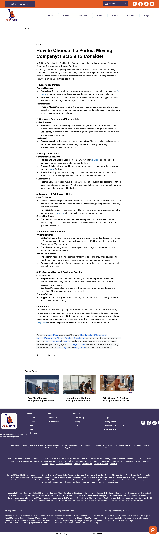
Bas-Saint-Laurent (18, 445)
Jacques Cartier (58, 482)
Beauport (145, 477)
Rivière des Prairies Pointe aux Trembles (90, 477)
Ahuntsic (12, 493)
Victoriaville (28, 461)
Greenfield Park (47, 495)
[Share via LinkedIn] (49, 355)
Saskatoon (67, 520)
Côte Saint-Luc (14, 495)
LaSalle (149, 475)
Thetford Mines (127, 461)
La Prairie (60, 495)
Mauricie (72, 445)
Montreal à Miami (12, 520)
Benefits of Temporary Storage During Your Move (41, 399)
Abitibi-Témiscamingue (112, 445)
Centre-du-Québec (124, 448)
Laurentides (99, 448)
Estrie (79, 445)
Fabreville (36, 495)
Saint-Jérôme (131, 498)
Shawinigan (132, 459)
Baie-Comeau (105, 461)
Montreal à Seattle (41, 523)
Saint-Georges (77, 461)
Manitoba (118, 518)
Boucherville (90, 493)
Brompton (143, 480)
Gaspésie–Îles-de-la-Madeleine (40, 448)
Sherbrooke (38, 459)
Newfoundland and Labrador (136, 518)
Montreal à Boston (18, 518)
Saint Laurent (114, 477)
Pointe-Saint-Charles (22, 498)
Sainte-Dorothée (38, 500)
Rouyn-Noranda (41, 461)
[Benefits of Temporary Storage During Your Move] (42, 384)
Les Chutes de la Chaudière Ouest (95, 475)
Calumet (10, 475)
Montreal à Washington (36, 518)
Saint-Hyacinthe (118, 459)
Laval (78, 448)
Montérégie (110, 448)
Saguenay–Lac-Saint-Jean (38, 445)
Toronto (100, 515)
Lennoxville (71, 482)
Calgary (76, 520)
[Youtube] (152, 4)
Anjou (19, 493)
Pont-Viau (37, 498)
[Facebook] (140, 4)
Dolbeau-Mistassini (64, 464)
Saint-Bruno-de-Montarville (64, 498)
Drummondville (96, 459)
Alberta (142, 515)
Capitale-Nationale (59, 445)
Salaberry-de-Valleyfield (59, 461)
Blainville (44, 493)
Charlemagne (133, 493)
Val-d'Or (88, 461)
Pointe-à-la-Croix (101, 464)
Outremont (48, 477)
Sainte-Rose (78, 500)
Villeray (129, 500)
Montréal (87, 445)
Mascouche (117, 495)
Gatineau (27, 459)
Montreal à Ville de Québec (84, 515)
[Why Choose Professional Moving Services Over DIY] (117, 384)
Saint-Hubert (96, 498)
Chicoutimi (103, 480)
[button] (66, 15)
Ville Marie (125, 477)
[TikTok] (146, 4)
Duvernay (26, 495)
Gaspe (77, 523)
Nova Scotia (133, 515)
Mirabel (135, 495)
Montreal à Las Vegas (23, 523)
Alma (95, 461)
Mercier (127, 495)
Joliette (19, 461)
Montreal (10, 459)
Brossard (101, 493)
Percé (84, 523)
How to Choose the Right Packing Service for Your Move (78, 399)
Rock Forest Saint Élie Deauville (104, 482)
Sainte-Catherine (22, 500)
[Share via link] (55, 355)
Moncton (58, 523)
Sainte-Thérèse (64, 500)
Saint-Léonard (90, 500)
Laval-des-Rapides (95, 495)
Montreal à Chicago (13, 515)
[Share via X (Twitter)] (43, 355)
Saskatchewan (138, 520)
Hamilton (72, 518)
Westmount (138, 500)
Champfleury (120, 493)
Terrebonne (103, 500)
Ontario (108, 520)
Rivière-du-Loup (142, 461)
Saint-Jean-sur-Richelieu (77, 459)
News (39, 29)
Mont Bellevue (83, 482)
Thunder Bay (82, 518)
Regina (58, 520)
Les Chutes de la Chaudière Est (66, 475)
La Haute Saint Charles (49, 480)
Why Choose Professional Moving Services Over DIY (116, 399)
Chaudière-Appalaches (65, 448)
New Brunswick (119, 515)
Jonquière (114, 480)
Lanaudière (87, 448)
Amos (52, 464)
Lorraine (107, 495)
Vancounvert (96, 520)
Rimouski (142, 459)
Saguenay (48, 459)
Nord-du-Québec (141, 445)
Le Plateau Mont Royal (19, 477)
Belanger (27, 493)
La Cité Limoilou (31, 480)
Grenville (113, 464)
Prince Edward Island (122, 520)
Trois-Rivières (60, 459)
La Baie (123, 480)
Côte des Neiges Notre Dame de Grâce (128, 475)
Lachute (77, 464)
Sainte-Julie (51, 500)
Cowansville (87, 464)
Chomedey (145, 493)
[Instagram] (135, 4)
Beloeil (36, 493)
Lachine (69, 495)
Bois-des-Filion (55, 493)
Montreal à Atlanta (28, 520)
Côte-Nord (127, 445)
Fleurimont (45, 482)
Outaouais (97, 445)
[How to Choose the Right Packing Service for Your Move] (79, 384)
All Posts (28, 29)
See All (131, 371)
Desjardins (46, 475)
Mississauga (61, 518)
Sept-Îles (115, 461)
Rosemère (47, 498)
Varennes (113, 500)
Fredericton (68, 523)
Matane (45, 464)
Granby (107, 459)
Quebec (18, 459)
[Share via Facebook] (37, 355)
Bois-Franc (68, 493)
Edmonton (85, 520)
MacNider (136, 477)
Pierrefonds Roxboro (62, 477)
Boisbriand (79, 493)
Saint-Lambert (145, 498)
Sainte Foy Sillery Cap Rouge (85, 480)
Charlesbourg (17, 480)
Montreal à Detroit (30, 515)
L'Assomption (79, 495)
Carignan (110, 493)
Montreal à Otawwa (63, 515)
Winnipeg (93, 518)
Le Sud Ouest (36, 477)
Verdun (121, 500)
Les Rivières (66, 480)
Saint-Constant (83, 498)
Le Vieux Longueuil (32, 475)
